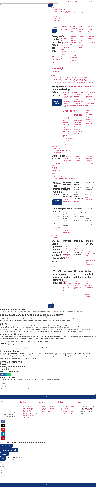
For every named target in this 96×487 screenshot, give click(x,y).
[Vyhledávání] (54, 31)
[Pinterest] (3, 438)
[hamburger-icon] (50, 5)
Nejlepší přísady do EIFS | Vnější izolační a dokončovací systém (72, 13)
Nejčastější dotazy (73, 1)
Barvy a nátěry (58, 18)
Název (2, 462)
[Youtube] (3, 430)
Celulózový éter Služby (60, 175)
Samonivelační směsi (60, 20)
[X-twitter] (3, 425)
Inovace (56, 237)
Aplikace (53, 7)
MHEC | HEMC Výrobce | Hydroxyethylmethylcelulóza (69, 79)
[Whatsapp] (9, 374)
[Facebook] (2, 374)
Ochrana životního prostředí (62, 150)
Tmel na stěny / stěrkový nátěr (62, 11)
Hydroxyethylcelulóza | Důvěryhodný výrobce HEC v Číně (70, 81)
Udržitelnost (54, 146)
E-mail (2, 466)
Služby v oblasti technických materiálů (65, 178)
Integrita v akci (58, 152)
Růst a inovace (58, 148)
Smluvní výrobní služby (60, 177)
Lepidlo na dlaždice (59, 9)
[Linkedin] (6, 374)
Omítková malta (58, 22)
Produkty (53, 75)
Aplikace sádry (58, 16)
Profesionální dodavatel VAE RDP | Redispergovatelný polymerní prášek (74, 82)
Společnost (54, 235)
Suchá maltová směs (60, 15)
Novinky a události (56, 267)
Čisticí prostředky (59, 24)
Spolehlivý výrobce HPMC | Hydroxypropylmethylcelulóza (70, 77)
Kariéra (84, 1)
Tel (1, 470)
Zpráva (2, 475)
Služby (53, 173)
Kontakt (53, 303)
